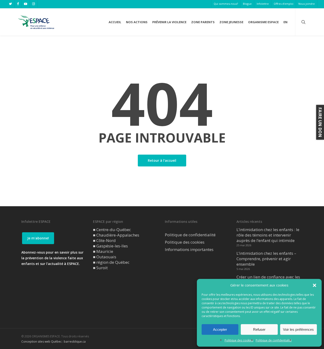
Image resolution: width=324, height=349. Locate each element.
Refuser (259, 329)
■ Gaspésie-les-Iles (110, 246)
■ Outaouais (104, 257)
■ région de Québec (111, 262)
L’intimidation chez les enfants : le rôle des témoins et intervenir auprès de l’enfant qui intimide (267, 235)
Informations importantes (189, 249)
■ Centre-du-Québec (112, 229)
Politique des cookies (239, 340)
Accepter (220, 329)
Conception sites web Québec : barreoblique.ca (53, 342)
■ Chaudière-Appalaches (116, 235)
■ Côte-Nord (104, 240)
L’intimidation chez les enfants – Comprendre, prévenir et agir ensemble (266, 259)
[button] (314, 285)
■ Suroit (100, 267)
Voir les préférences (298, 329)
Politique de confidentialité (274, 340)
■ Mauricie (103, 251)
